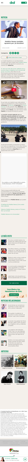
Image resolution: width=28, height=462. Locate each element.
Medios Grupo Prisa (14, 453)
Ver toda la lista (14, 283)
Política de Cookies (23, 442)
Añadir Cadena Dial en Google (15, 57)
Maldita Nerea (23, 62)
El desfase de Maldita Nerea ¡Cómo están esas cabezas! (12, 205)
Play (25, 459)
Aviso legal (23, 441)
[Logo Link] (12, 2)
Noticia (4, 17)
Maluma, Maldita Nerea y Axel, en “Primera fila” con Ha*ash (13, 210)
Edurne (11, 105)
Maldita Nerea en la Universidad (10, 214)
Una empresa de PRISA (14, 450)
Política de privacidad (14, 442)
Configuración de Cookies (15, 444)
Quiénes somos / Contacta (8, 441)
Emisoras (17, 441)
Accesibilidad (5, 442)
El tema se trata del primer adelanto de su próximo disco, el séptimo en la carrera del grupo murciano (13, 70)
